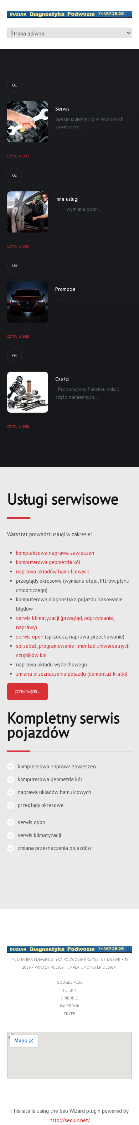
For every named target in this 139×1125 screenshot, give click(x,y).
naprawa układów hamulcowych (52, 571)
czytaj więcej (18, 156)
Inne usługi (66, 199)
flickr (69, 990)
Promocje (65, 289)
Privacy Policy (49, 967)
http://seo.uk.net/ (70, 1120)
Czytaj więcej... (27, 691)
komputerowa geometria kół (48, 562)
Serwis (62, 109)
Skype (69, 1013)
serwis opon (29, 636)
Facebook (69, 1005)
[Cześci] (27, 392)
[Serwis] (27, 121)
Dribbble (70, 998)
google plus (69, 982)
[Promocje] (27, 302)
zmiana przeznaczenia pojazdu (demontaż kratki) (71, 673)
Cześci (62, 379)
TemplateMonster (83, 967)
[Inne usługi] (27, 212)
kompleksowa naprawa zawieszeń (55, 552)
